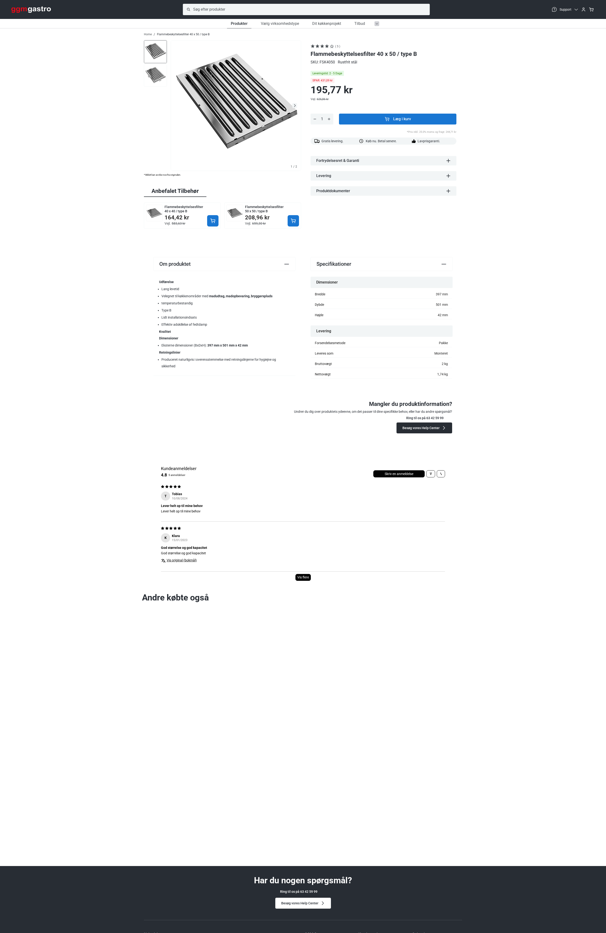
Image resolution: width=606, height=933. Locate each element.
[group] (155, 51)
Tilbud (359, 23)
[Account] (583, 9)
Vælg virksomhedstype (280, 23)
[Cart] (591, 9)
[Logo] (31, 9)
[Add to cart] (212, 221)
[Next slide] (294, 105)
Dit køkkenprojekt (326, 23)
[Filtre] (430, 473)
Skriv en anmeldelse (399, 474)
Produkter (239, 23)
